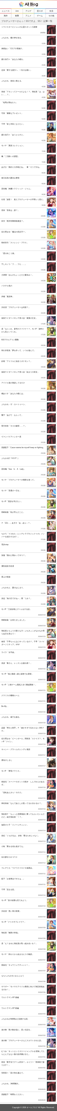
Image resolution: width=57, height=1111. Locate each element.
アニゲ (28, 11)
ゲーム (40, 16)
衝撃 (17, 16)
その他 (51, 16)
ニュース (6, 11)
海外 (6, 16)
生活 (51, 11)
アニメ (28, 16)
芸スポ (40, 11)
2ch (17, 11)
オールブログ (32, 1107)
